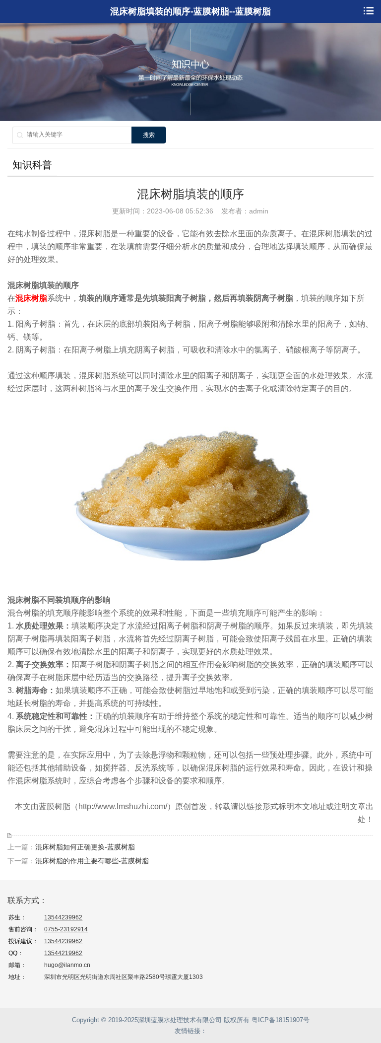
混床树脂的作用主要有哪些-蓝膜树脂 (92, 861)
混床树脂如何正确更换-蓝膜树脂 (85, 847)
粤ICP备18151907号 (281, 1020)
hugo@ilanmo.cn (67, 965)
